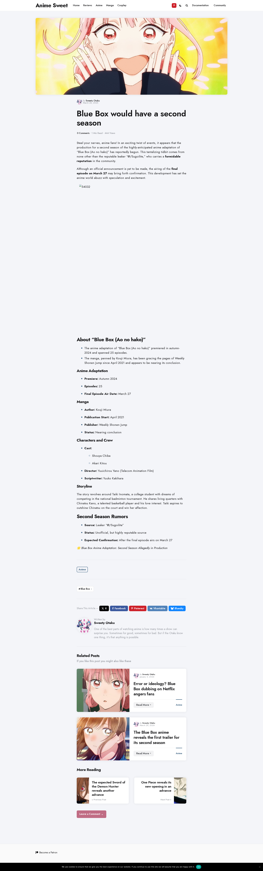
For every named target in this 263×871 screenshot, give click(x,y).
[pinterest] (174, 5)
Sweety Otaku (93, 100)
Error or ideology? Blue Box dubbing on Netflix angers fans (154, 689)
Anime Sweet (52, 5)
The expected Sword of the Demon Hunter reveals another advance (108, 788)
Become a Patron (48, 852)
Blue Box (86, 589)
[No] (259, 867)
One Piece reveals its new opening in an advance (156, 786)
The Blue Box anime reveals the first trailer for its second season (156, 737)
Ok (198, 867)
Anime (82, 569)
